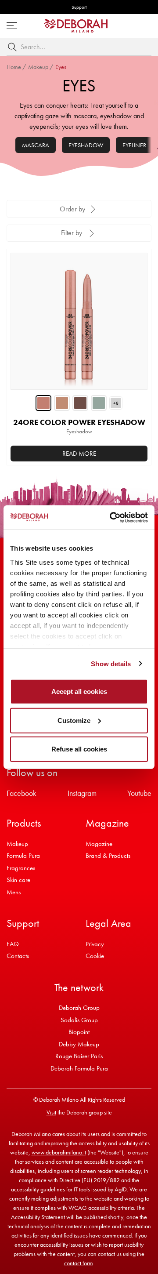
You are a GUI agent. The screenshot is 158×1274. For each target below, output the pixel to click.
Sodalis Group (79, 1020)
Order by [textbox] (72, 209)
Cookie (95, 955)
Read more (79, 453)
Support (79, 7)
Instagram (82, 793)
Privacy (95, 944)
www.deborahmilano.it (59, 1152)
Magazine (99, 843)
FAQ (13, 944)
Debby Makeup (79, 1044)
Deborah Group (79, 1007)
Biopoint (79, 1031)
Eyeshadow (85, 145)
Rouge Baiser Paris (79, 1056)
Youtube (139, 793)
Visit (51, 1112)
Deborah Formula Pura (79, 1068)
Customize (73, 720)
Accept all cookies (79, 691)
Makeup (38, 67)
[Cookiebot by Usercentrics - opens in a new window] (111, 517)
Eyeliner (134, 145)
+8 (115, 403)
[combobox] (79, 47)
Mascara (35, 145)
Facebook (21, 793)
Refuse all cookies (79, 749)
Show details (111, 663)
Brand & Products (108, 855)
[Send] (14, 47)
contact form (78, 1263)
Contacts (18, 955)
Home (14, 67)
